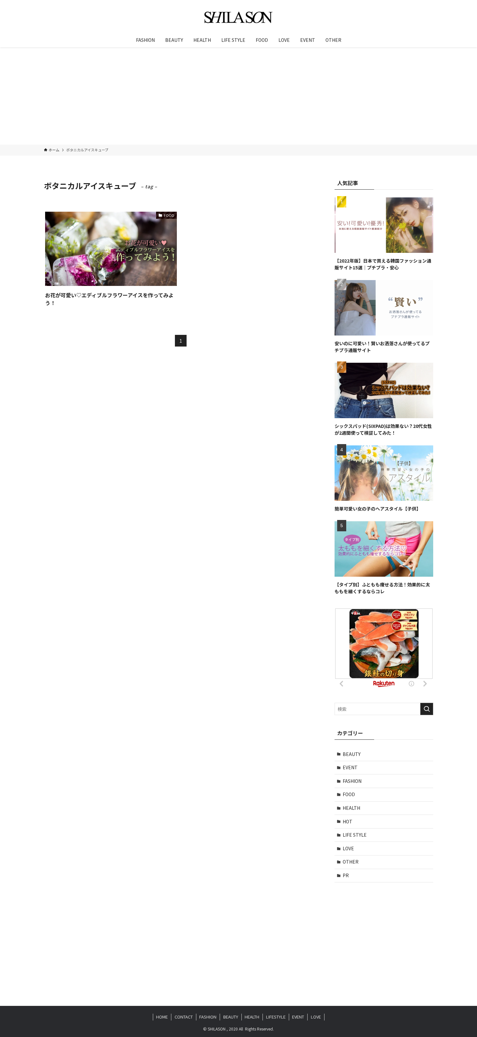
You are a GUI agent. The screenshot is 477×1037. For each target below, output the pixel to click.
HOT (347, 821)
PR (346, 875)
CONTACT (184, 1017)
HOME (162, 1017)
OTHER (351, 861)
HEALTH (351, 808)
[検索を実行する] (426, 709)
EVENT (350, 767)
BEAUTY (352, 754)
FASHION (352, 781)
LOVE (348, 848)
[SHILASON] (238, 17)
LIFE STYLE (355, 834)
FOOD (349, 794)
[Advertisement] (238, 96)
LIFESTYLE (276, 1017)
